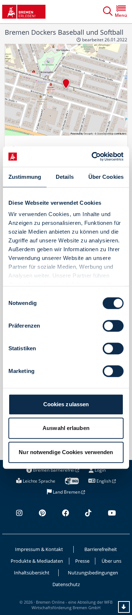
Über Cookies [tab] (106, 177)
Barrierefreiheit (100, 549)
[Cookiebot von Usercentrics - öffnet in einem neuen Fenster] (93, 156)
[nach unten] (124, 607)
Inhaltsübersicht (32, 572)
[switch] (113, 326)
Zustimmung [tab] (24, 177)
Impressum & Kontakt (39, 549)
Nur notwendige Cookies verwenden (66, 452)
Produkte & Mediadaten (37, 561)
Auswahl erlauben (66, 428)
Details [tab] (65, 177)
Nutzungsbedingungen (93, 572)
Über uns (111, 561)
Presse (82, 561)
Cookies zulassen (66, 404)
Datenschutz (66, 584)
